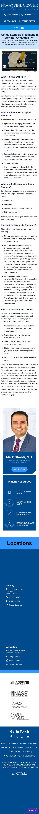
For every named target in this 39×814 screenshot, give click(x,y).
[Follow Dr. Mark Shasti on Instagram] (22, 736)
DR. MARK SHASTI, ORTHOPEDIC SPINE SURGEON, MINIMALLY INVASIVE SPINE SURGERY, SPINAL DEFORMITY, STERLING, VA (19, 765)
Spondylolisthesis (10, 154)
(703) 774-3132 (29, 14)
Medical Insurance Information (25, 524)
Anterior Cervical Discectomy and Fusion (18, 378)
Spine (29, 42)
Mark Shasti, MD (19, 459)
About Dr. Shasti (19, 469)
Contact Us (31, 747)
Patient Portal (28, 21)
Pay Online (11, 21)
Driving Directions (15, 605)
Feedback (5, 747)
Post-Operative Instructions (23, 514)
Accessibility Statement (19, 752)
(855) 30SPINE (12, 14)
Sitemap (33, 743)
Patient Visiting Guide (23, 503)
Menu (16, 27)
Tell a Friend (18, 747)
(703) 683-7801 (15, 601)
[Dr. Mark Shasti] (19, 6)
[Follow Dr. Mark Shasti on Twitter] (16, 736)
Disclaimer (13, 743)
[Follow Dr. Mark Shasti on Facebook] (11, 736)
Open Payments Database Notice (19, 756)
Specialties (22, 42)
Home (3, 743)
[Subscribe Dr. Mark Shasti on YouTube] (28, 736)
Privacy (24, 743)
